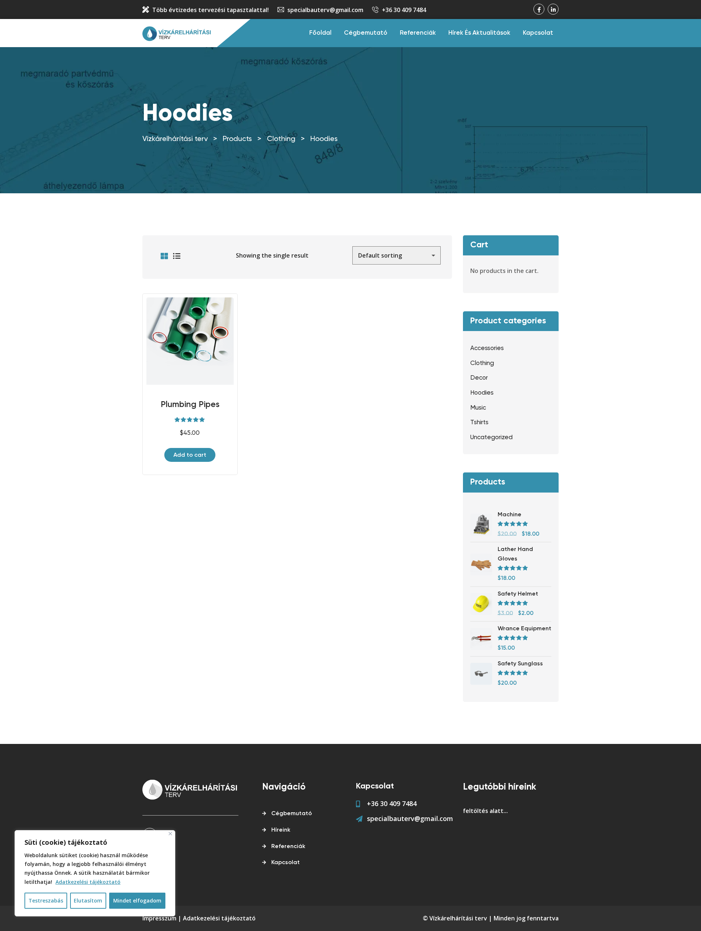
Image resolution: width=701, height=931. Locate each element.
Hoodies (482, 393)
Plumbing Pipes (190, 404)
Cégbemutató (365, 33)
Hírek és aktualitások (479, 33)
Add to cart (189, 455)
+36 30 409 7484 (404, 10)
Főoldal (320, 33)
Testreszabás (45, 900)
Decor (479, 378)
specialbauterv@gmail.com (325, 10)
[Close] (170, 833)
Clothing (482, 363)
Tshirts (479, 422)
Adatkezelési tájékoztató (87, 881)
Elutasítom (88, 900)
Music (478, 408)
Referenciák (418, 33)
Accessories (487, 348)
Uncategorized (491, 437)
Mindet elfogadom (137, 900)
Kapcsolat (538, 33)
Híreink (280, 830)
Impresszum (159, 918)
